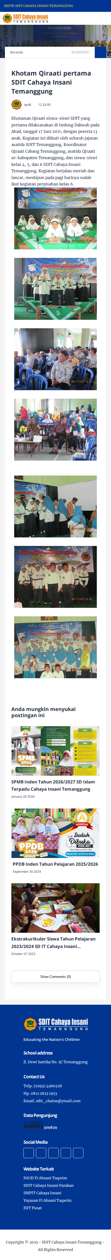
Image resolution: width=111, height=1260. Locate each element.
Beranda (16, 52)
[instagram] (53, 1153)
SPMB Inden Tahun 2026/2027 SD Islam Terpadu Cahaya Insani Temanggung (53, 785)
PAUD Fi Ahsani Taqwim (45, 1178)
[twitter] (41, 1153)
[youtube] (78, 1153)
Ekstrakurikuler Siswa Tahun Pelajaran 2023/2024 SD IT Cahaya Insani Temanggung (53, 943)
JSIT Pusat (32, 1208)
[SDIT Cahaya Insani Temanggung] (25, 18)
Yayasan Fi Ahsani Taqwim (47, 1200)
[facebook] (28, 1153)
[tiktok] (66, 1153)
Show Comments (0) (55, 977)
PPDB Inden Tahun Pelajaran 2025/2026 (55, 864)
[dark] (98, 18)
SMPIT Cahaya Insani (42, 1193)
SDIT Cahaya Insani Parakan (48, 1185)
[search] (89, 18)
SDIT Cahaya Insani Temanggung (72, 1242)
